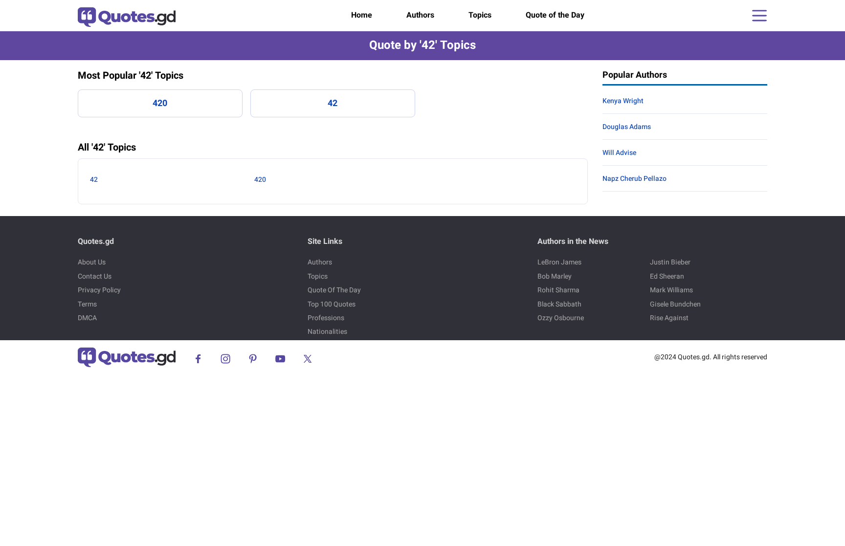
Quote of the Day (555, 15)
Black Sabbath (559, 304)
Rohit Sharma (558, 290)
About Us (92, 262)
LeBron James (559, 262)
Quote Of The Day (334, 290)
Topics (479, 15)
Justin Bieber (670, 262)
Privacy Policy (99, 290)
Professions (326, 318)
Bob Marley (554, 276)
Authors (420, 15)
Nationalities (327, 332)
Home (361, 15)
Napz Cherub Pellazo (634, 179)
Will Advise (619, 153)
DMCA (87, 318)
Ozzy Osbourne (560, 318)
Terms (87, 304)
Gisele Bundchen (675, 304)
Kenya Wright (623, 101)
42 (332, 103)
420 (160, 103)
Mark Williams (671, 290)
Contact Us (94, 276)
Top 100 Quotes (332, 304)
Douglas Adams (626, 127)
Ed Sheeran (667, 276)
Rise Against (669, 318)
